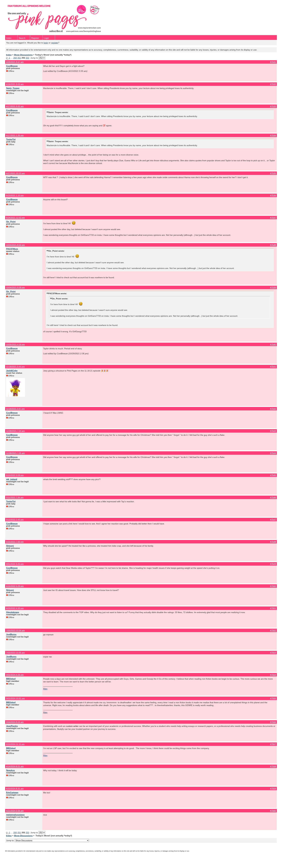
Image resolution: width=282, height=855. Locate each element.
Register (35, 38)
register (54, 43)
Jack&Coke (11, 370)
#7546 (273, 497)
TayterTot (11, 139)
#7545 (273, 475)
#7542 (273, 409)
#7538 (273, 245)
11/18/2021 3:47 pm (15, 409)
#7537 (273, 217)
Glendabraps (12, 612)
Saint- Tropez (12, 88)
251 (19, 58)
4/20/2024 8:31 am (15, 788)
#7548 (273, 542)
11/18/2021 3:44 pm (15, 366)
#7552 (273, 630)
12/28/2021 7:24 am (15, 431)
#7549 (273, 564)
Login (46, 38)
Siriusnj (10, 546)
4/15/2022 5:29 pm (15, 586)
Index (8, 38)
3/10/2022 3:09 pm (15, 475)
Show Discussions (23, 55)
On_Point (11, 221)
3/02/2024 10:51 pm (15, 698)
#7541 (273, 366)
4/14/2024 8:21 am (15, 766)
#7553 (273, 652)
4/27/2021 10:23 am (15, 173)
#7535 (273, 173)
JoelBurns (11, 634)
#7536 (273, 195)
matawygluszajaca (15, 814)
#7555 (273, 698)
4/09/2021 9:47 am (15, 62)
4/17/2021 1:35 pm (15, 135)
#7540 (273, 344)
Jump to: (10, 840)
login (46, 43)
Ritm (45, 689)
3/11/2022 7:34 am (15, 497)
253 (27, 58)
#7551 (273, 608)
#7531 (273, 62)
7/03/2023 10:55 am (15, 652)
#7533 (273, 106)
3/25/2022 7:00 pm (15, 542)
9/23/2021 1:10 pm (15, 195)
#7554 (273, 675)
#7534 (273, 135)
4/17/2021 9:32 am (15, 106)
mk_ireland (11, 479)
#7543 (273, 431)
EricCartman (12, 792)
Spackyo (10, 770)
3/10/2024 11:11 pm (15, 744)
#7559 (273, 788)
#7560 (273, 810)
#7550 (273, 586)
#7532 (273, 84)
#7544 (273, 453)
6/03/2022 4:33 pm (15, 608)
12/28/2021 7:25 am (15, 453)
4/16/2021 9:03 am (15, 84)
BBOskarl (11, 679)
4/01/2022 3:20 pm (15, 564)
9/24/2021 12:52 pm (15, 217)
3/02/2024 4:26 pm (15, 675)
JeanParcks (12, 726)
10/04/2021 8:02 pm (15, 245)
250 (15, 58)
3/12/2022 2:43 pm (15, 519)
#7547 (273, 519)
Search (22, 38)
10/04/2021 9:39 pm (15, 287)
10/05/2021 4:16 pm (15, 344)
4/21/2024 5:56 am (15, 810)
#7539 (273, 287)
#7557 (273, 744)
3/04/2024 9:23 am (15, 722)
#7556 (273, 722)
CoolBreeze (12, 66)
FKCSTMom (12, 249)
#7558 (273, 766)
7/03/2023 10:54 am (15, 630)
